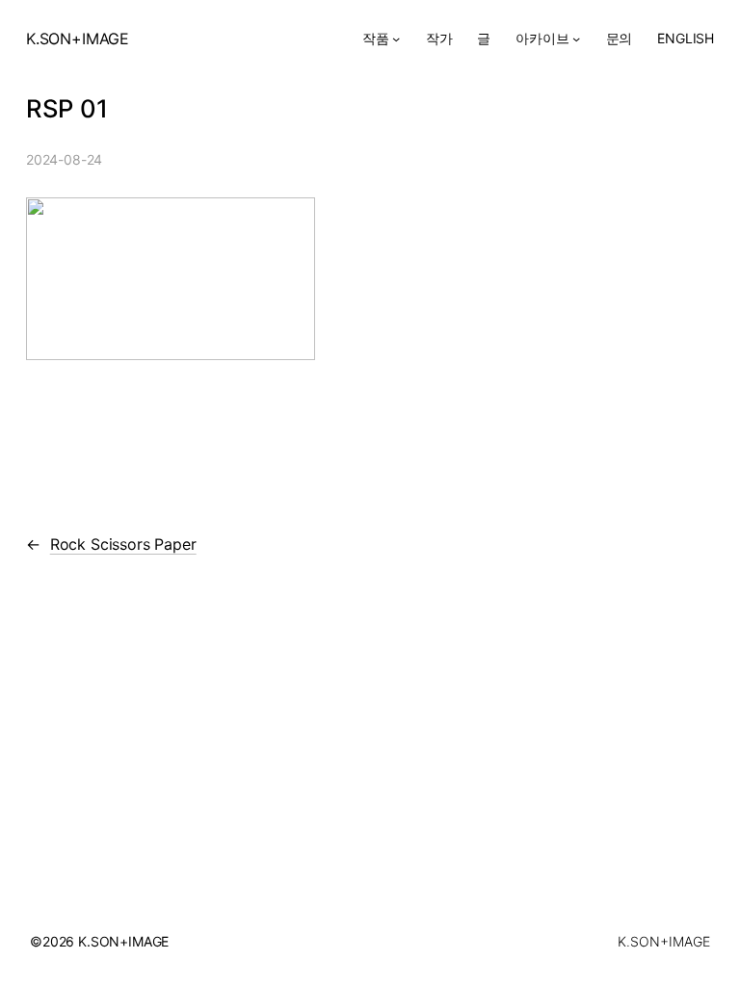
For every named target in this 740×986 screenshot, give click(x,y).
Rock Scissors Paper (123, 544)
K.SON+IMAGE (77, 38)
